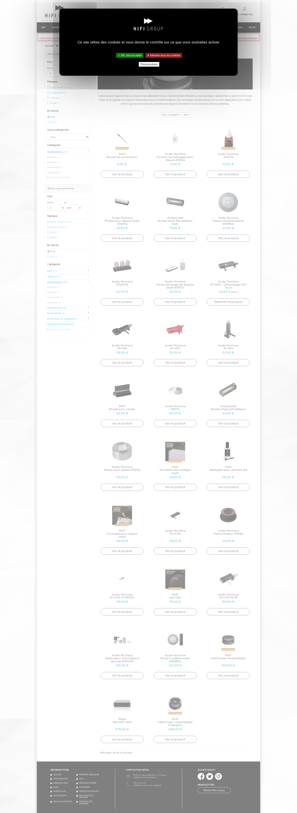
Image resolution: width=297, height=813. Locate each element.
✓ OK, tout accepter (130, 55)
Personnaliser (149, 64)
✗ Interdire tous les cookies (163, 55)
